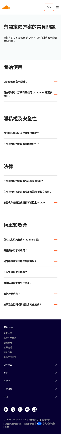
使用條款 (46, 420)
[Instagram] (34, 409)
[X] (13, 409)
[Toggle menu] (57, 7)
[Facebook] (6, 409)
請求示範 (8, 352)
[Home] (6, 7)
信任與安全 (29, 424)
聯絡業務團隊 (10, 357)
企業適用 (8, 342)
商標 (7, 427)
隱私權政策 (34, 420)
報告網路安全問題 (13, 424)
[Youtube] (27, 409)
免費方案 (8, 333)
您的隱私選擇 (49, 423)
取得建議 (8, 347)
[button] (30, 81)
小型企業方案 (10, 338)
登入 (49, 7)
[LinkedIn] (20, 409)
